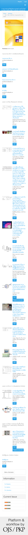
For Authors (7, 487)
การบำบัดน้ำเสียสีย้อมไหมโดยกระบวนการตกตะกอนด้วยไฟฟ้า (19, 133)
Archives (10, 13)
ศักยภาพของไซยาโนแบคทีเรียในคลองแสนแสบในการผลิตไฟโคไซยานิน (19, 352)
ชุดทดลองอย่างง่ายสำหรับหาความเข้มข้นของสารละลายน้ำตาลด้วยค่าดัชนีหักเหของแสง (19, 287)
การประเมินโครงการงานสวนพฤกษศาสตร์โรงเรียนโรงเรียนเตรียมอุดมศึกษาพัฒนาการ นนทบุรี (19, 151)
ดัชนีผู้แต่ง (5, 460)
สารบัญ (4, 90)
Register (20, 1)
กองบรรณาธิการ (7, 58)
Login (25, 1)
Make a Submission (9, 472)
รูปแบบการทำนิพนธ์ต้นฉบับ (10, 69)
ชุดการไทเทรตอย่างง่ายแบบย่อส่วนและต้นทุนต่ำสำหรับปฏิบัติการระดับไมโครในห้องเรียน (19, 434)
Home (4, 13)
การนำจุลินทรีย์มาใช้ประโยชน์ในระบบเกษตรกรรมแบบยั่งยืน (19, 392)
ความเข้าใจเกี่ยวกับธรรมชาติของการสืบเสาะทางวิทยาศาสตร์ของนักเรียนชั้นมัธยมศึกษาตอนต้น (19, 249)
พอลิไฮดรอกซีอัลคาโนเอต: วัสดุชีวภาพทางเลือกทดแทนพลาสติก (19, 409)
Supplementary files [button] (18, 300)
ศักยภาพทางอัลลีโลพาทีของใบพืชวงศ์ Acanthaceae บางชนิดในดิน (19, 369)
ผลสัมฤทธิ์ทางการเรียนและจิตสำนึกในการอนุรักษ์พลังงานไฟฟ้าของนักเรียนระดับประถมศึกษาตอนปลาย (19, 332)
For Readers (8, 484)
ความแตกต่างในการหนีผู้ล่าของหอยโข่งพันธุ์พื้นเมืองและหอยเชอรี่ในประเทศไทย (19, 266)
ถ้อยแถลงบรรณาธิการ (8, 80)
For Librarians (8, 490)
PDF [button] (4, 64)
